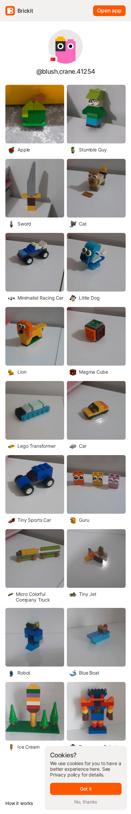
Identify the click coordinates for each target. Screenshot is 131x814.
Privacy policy (65, 774)
